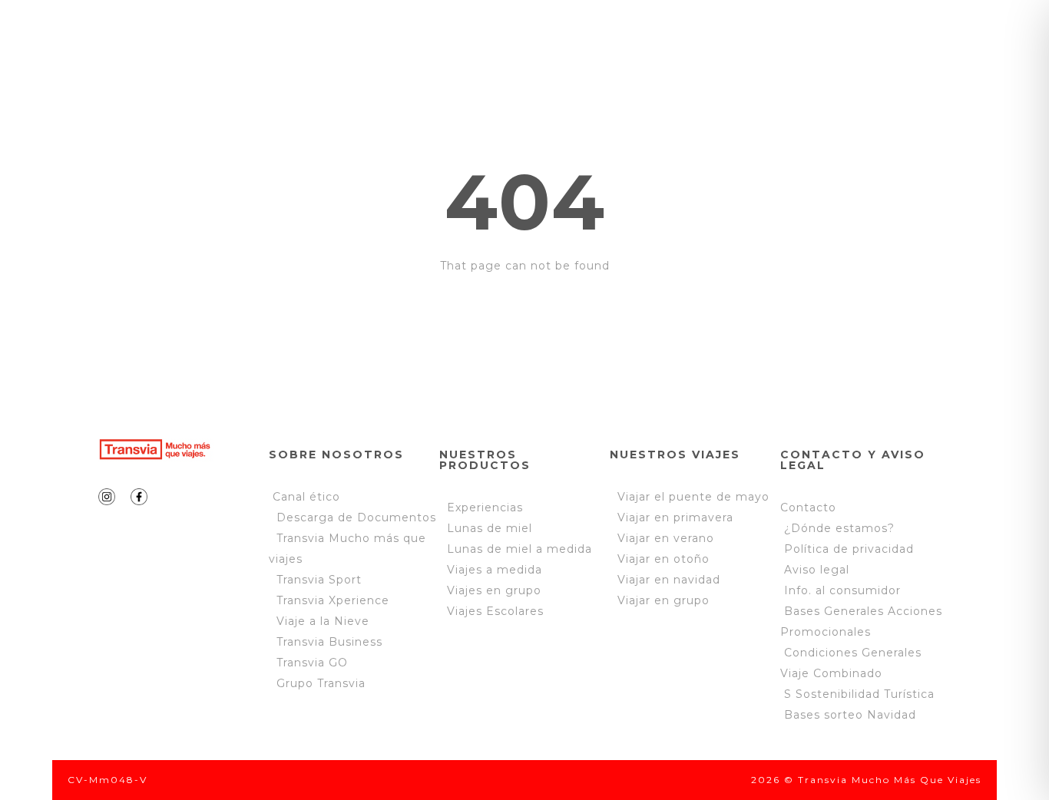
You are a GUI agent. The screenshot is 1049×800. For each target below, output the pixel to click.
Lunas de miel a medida (519, 549)
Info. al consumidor (842, 590)
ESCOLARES (583, 40)
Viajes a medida (494, 570)
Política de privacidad (847, 549)
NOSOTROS (314, 40)
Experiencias (485, 507)
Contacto (808, 507)
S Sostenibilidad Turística (859, 694)
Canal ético (306, 497)
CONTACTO (332, 89)
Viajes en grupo (494, 590)
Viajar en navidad (665, 580)
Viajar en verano (662, 538)
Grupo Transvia (321, 683)
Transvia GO (312, 662)
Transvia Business (329, 642)
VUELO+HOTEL (849, 40)
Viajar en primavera (671, 517)
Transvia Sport (319, 580)
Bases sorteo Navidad (850, 715)
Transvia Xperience (332, 600)
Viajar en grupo (660, 600)
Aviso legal (816, 570)
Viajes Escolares (495, 611)
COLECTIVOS (711, 40)
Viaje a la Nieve (322, 621)
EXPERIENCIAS (447, 40)
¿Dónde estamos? (839, 528)
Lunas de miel (489, 528)
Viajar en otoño (660, 559)
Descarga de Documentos (356, 517)
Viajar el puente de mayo (689, 497)
